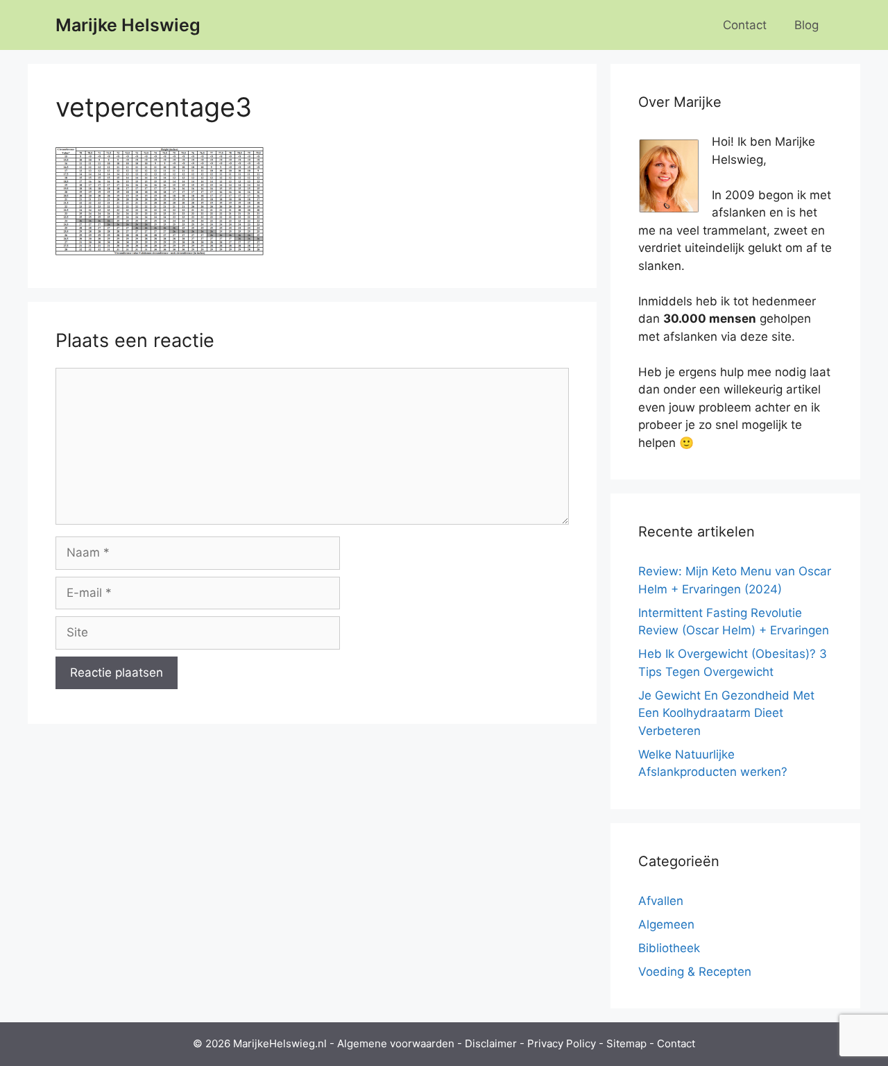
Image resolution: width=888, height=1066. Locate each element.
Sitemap (626, 1043)
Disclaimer (491, 1043)
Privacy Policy (561, 1043)
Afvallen (660, 901)
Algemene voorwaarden (395, 1043)
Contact (745, 25)
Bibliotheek (669, 948)
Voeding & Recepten (694, 972)
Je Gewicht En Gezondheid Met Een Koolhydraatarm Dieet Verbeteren (726, 713)
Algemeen (666, 924)
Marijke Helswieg (128, 25)
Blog (806, 25)
